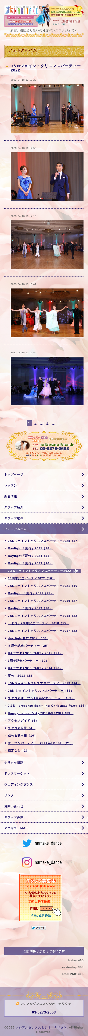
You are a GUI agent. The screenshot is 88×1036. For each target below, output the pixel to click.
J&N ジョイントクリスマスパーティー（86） (41, 690)
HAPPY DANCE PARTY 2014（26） (35, 668)
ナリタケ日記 (13, 762)
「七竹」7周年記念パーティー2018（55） (38, 623)
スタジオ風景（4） (21, 728)
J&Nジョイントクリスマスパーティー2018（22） (44, 615)
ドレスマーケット (17, 773)
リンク (9, 795)
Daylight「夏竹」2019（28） (30, 608)
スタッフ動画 (13, 518)
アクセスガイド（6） (23, 720)
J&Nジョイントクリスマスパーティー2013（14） (44, 683)
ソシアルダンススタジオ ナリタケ (41, 1027)
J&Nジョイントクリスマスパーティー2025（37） (44, 541)
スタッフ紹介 (13, 507)
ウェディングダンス (18, 784)
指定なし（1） (18, 750)
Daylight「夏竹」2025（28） (30, 548)
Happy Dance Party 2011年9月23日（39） (40, 713)
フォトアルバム (15, 529)
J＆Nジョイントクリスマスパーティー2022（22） (44, 570)
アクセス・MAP (16, 828)
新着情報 (10, 496)
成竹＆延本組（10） (22, 735)
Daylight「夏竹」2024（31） (30, 555)
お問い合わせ (13, 806)
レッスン (10, 485)
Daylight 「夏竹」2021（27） (31, 593)
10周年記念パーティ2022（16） (31, 578)
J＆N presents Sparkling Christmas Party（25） (48, 705)
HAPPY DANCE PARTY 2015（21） (35, 653)
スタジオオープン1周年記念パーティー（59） (41, 698)
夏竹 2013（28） (21, 675)
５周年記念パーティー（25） (29, 645)
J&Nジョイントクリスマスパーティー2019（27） (44, 600)
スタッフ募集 (13, 817)
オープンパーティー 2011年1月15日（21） (40, 743)
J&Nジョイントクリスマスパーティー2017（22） (44, 630)
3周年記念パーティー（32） (28, 660)
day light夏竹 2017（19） (28, 638)
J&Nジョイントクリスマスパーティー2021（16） (44, 585)
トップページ (13, 474)
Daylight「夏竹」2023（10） (30, 563)
